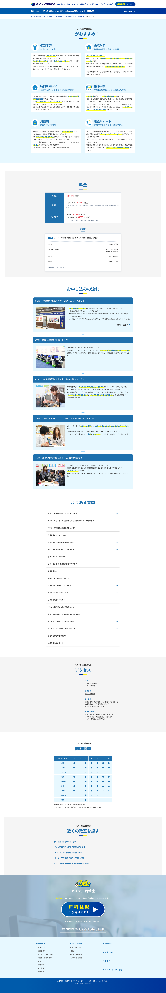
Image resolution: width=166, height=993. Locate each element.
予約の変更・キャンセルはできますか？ (62, 549)
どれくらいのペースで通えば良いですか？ (62, 564)
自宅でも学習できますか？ (57, 636)
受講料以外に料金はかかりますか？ (60, 585)
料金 (72, 951)
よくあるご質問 (76, 958)
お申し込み (125, 4)
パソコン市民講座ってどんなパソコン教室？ (63, 513)
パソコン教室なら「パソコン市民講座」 (42, 16)
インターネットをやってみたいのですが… (62, 628)
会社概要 (60, 981)
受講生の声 (94, 4)
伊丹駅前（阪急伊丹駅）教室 (65, 841)
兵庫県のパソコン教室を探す (64, 16)
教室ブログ (42, 961)
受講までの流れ (76, 954)
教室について (42, 947)
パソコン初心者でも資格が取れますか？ (62, 607)
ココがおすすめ (76, 947)
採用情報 (67, 981)
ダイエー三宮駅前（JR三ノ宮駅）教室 (69, 858)
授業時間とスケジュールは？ (58, 535)
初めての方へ (71, 4)
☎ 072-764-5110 (128, 11)
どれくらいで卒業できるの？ (58, 592)
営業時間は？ (52, 571)
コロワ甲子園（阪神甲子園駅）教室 (68, 852)
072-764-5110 (90, 694)
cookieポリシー (104, 981)
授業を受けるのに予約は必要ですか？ (61, 542)
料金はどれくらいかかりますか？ (59, 578)
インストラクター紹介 (113, 969)
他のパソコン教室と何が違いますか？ (61, 621)
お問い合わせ (93, 981)
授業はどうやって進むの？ (57, 557)
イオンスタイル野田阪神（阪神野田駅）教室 (71, 863)
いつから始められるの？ (56, 600)
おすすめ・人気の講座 (45, 954)
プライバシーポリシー (79, 981)
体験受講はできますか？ (56, 643)
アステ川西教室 (79, 16)
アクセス (41, 968)
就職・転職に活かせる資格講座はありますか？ (64, 614)
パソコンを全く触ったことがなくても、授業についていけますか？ (71, 521)
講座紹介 (83, 4)
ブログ (102, 4)
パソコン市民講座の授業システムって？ (62, 528)
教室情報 (60, 4)
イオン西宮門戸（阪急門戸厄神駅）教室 (69, 847)
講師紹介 (110, 4)
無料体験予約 (122, 324)
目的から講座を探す (45, 958)
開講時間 (41, 971)
